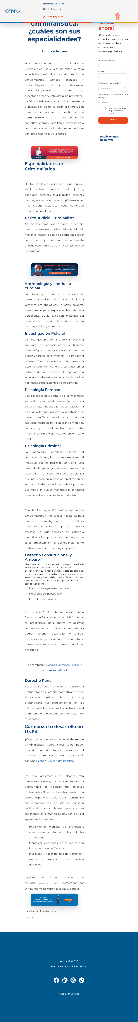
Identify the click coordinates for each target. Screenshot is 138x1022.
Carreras (29, 917)
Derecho (53, 686)
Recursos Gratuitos (53, 3)
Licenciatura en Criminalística (55, 760)
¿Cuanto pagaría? (53, 16)
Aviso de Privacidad (69, 994)
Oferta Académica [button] (53, 9)
